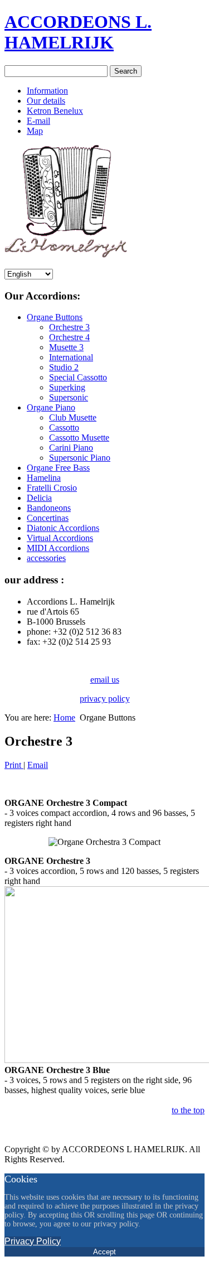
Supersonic (68, 397)
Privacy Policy (32, 1241)
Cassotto (64, 427)
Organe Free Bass (58, 467)
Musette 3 (66, 347)
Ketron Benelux (55, 110)
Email (37, 765)
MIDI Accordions (58, 548)
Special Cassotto (78, 377)
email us (104, 679)
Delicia (39, 498)
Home (64, 717)
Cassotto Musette (79, 437)
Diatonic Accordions (63, 528)
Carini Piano (71, 447)
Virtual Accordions (60, 538)
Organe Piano (51, 407)
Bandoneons (49, 508)
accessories (46, 558)
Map (35, 131)
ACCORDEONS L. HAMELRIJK (78, 32)
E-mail (38, 120)
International (71, 357)
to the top (188, 1110)
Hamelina (44, 477)
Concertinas (48, 518)
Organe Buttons (54, 317)
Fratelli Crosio (52, 487)
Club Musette (72, 417)
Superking (67, 387)
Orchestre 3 (69, 327)
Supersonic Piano (79, 457)
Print (13, 765)
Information (47, 90)
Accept (104, 1252)
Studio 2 (64, 367)
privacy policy (105, 698)
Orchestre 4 (69, 337)
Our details (46, 100)
